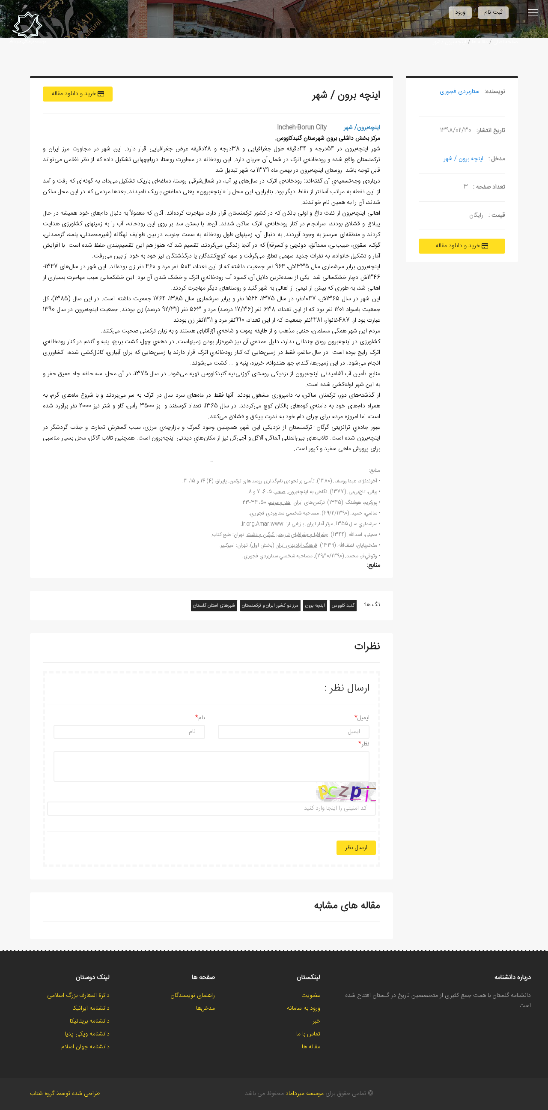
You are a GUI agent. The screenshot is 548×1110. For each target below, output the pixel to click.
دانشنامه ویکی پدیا (87, 1034)
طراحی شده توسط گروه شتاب (65, 1094)
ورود (460, 12)
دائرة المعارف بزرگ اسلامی (78, 995)
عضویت (310, 995)
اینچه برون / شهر (449, 42)
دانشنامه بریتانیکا (90, 1021)
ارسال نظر (356, 848)
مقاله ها (480, 42)
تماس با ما (308, 1034)
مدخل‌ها (205, 1008)
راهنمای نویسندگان (192, 995)
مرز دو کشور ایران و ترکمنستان (270, 605)
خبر (316, 1021)
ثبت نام (493, 12)
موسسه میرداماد (305, 1094)
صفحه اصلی (505, 42)
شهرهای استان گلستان (214, 605)
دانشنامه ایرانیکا (91, 1008)
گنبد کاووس (343, 605)
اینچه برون (315, 605)
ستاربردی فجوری (460, 92)
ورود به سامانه (303, 1008)
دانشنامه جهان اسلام (85, 1047)
